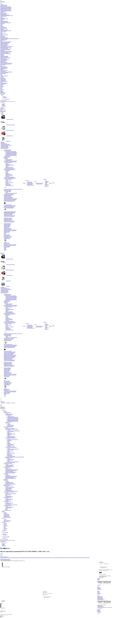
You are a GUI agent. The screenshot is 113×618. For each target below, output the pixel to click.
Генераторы (7, 481)
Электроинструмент (38, 557)
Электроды (9, 424)
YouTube (3, 105)
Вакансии (98, 588)
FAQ (98, 595)
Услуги (5, 519)
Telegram (3, 104)
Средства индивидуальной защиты (11, 493)
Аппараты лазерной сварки (13, 557)
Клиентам (98, 585)
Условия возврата (100, 598)
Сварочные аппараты (20, 557)
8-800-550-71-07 (3, 92)
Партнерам (99, 587)
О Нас (98, 586)
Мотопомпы (29, 557)
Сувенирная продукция (85, 557)
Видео (98, 592)
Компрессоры (8, 475)
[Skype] (8, 548)
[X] (4, 548)
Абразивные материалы (63, 557)
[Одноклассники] (2, 548)
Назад (7, 413)
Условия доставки (100, 597)
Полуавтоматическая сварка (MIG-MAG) (13, 430)
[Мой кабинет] (0, 400)
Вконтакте (3, 103)
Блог (98, 590)
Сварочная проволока (10, 416)
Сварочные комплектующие (10, 428)
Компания (5, 523)
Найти (1, 616)
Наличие (3, 601)
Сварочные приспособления (10, 487)
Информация (99, 589)
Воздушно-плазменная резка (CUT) (12, 439)
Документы (99, 593)
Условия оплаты (99, 596)
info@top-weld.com (4, 100)
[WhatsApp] (7, 548)
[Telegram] (9, 548)
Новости (98, 591)
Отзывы (3, 600)
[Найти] (1, 3)
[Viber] (5, 548)
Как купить (5, 513)
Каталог (5, 411)
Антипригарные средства (78, 557)
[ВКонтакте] (0, 548)
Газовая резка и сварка (10, 459)
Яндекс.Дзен (4, 106)
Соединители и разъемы (71, 557)
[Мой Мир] (3, 548)
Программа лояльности (100, 599)
